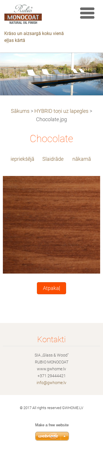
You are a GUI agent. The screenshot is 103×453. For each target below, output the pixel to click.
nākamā (81, 159)
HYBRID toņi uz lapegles (61, 111)
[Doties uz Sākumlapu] (36, 15)
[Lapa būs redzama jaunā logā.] (51, 224)
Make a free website (52, 425)
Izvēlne (87, 13)
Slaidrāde (53, 159)
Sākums (20, 111)
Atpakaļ (51, 288)
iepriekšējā (22, 159)
